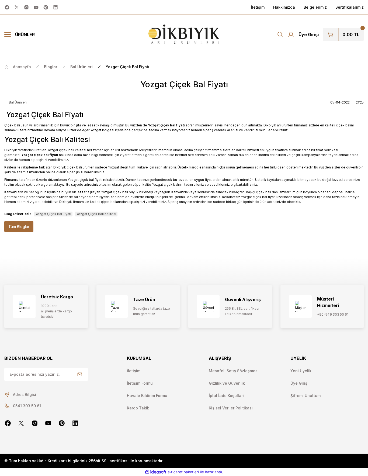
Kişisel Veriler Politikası (231, 408)
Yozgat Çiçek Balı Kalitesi (96, 214)
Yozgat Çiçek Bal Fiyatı (53, 214)
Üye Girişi (299, 383)
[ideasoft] (155, 472)
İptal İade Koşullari (226, 395)
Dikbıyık (10, 150)
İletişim (133, 370)
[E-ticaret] (183, 472)
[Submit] (79, 374)
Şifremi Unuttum (305, 395)
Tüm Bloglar (18, 226)
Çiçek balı (12, 125)
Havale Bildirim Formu (147, 395)
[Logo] (184, 34)
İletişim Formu (140, 383)
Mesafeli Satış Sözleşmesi (234, 370)
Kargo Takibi (139, 408)
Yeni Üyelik (300, 370)
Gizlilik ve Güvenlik (227, 383)
